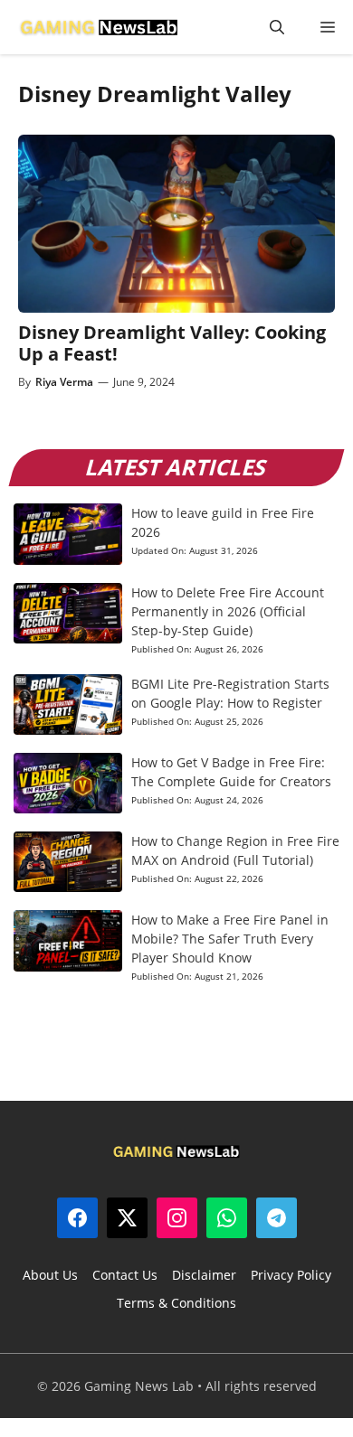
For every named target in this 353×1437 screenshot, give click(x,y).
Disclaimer (204, 1274)
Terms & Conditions (176, 1302)
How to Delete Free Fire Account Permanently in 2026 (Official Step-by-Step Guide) (227, 611)
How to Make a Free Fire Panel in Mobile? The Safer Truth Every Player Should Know (230, 938)
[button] (277, 27)
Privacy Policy (291, 1274)
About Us (50, 1274)
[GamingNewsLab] (99, 27)
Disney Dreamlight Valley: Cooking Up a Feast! (172, 343)
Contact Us (124, 1274)
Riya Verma (64, 382)
